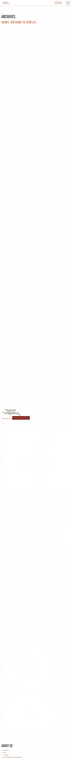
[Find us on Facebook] (36, 459)
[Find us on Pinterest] (26, 667)
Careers (6, 755)
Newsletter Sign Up (20, 417)
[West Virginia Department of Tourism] (6, 3)
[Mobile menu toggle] (68, 3)
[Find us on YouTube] (29, 715)
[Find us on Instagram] (36, 536)
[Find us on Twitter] (36, 609)
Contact (6, 750)
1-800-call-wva (6, 418)
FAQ (4, 752)
